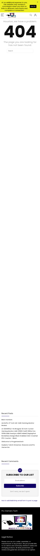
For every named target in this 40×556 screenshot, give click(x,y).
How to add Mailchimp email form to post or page (19, 501)
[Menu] (2, 15)
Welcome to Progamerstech (12, 441)
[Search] (30, 15)
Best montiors (7, 420)
